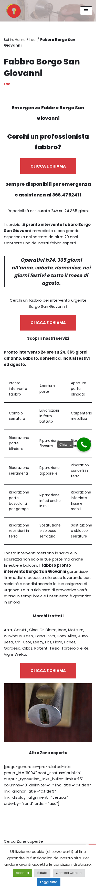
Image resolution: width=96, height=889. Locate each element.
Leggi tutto (48, 882)
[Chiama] (84, 444)
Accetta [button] (22, 872)
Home (20, 39)
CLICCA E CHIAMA (48, 166)
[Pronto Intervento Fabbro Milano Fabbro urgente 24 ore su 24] (12, 11)
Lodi (32, 39)
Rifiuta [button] (42, 872)
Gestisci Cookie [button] (69, 872)
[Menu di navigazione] (86, 10)
